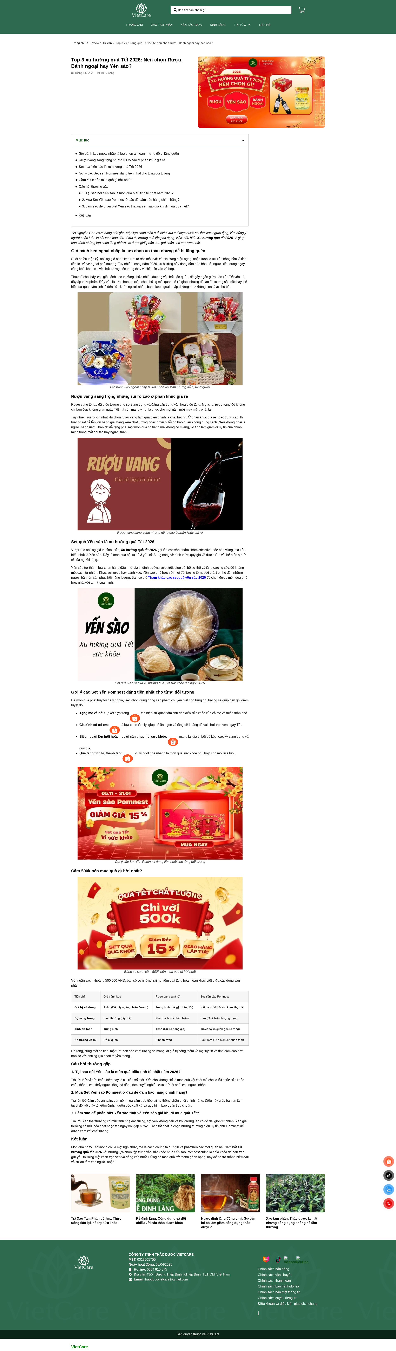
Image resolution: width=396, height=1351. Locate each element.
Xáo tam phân (162, 24)
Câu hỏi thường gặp (93, 186)
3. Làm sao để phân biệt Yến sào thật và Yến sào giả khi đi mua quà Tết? (135, 206)
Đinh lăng (218, 24)
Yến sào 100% (191, 24)
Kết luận (85, 215)
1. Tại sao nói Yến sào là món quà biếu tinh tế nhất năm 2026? (127, 193)
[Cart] (302, 10)
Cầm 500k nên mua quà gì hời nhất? (105, 180)
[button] (242, 140)
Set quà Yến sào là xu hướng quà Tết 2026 (110, 166)
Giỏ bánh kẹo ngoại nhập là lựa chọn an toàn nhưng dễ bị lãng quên (129, 153)
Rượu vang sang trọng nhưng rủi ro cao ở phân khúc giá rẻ (122, 160)
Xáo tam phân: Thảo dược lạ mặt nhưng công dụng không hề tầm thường (291, 1223)
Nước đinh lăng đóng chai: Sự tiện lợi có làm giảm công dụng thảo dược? (228, 1223)
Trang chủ (134, 24)
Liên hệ (264, 24)
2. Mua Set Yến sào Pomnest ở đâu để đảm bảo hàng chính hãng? (130, 199)
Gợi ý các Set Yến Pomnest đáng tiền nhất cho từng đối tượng (124, 173)
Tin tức (240, 24)
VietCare (79, 1347)
